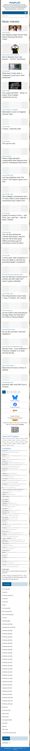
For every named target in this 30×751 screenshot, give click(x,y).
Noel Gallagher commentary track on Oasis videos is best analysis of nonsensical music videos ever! (15, 198)
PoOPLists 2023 (6, 697)
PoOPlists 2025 (6, 704)
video (11, 175)
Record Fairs (5, 710)
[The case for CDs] (15, 139)
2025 (3, 438)
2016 (19, 440)
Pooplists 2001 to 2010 (8, 627)
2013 (8, 442)
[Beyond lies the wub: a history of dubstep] (15, 363)
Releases (12, 329)
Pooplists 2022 (6, 694)
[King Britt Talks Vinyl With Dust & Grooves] (15, 380)
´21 (11, 452)
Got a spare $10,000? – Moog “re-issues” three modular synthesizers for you (14, 95)
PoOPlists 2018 (6, 681)
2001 (12, 445)
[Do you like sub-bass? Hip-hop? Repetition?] (15, 327)
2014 (3, 442)
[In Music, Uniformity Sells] (15, 124)
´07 (16, 450)
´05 (13, 450)
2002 (8, 445)
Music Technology (14, 54)
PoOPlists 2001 (6, 624)
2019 (5, 440)
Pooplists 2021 (6, 691)
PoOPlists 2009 (6, 653)
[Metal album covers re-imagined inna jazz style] (15, 107)
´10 (20, 450)
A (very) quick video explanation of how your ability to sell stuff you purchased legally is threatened (14, 260)
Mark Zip (21, 748)
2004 (23, 443)
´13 (24, 450)
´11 (21, 450)
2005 (19, 443)
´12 (23, 450)
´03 (10, 450)
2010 (21, 442)
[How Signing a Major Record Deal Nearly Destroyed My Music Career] (15, 30)
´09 (18, 450)
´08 (17, 450)
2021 (21, 438)
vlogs (3, 726)
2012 (12, 442)
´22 (13, 452)
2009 (26, 442)
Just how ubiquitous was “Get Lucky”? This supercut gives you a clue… (14, 179)
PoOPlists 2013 (6, 665)
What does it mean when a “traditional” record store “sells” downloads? (13, 75)
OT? (3, 617)
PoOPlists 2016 (6, 675)
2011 (17, 442)
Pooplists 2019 (6, 684)
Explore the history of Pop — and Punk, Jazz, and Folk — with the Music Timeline (14, 217)
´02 (8, 450)
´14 (26, 450)
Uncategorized (14, 109)
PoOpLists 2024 (6, 700)
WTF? (11, 310)
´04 (11, 450)
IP (2, 156)
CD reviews (5, 589)
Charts (4, 592)
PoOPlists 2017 (6, 678)
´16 (4, 452)
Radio (21, 346)
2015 (23, 440)
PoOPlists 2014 (6, 668)
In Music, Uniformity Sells (11, 129)
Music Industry (6, 32)
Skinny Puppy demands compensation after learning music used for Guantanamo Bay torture (14, 160)
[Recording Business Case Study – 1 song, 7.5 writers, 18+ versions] (15, 291)
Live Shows (5, 608)
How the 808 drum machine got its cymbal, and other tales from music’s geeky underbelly (14, 279)
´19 (8, 452)
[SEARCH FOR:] (15, 16)
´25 (17, 452)
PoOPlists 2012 (6, 662)
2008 (5, 443)
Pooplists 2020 (6, 688)
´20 (10, 452)
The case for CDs (8, 143)
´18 (7, 452)
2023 (12, 438)
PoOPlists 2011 (6, 659)
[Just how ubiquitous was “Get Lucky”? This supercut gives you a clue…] (15, 173)
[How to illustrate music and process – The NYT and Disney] (15, 52)
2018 (10, 440)
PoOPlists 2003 (6, 633)
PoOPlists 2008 (6, 649)
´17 (5, 452)
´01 (6, 455)
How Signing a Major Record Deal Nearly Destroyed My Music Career (14, 37)
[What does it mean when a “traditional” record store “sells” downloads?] (15, 69)
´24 (16, 452)
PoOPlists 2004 (6, 637)
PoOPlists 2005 (6, 640)
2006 (14, 443)
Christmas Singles (6, 595)
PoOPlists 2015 (6, 672)
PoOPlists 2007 (6, 646)
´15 (2, 452)
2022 (17, 438)
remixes (4, 716)
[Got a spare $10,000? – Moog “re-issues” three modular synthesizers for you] (15, 88)
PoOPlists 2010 (6, 656)
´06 (14, 450)
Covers (4, 598)
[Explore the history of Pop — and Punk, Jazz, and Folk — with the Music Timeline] (15, 211)
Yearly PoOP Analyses (7, 732)
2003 (3, 445)
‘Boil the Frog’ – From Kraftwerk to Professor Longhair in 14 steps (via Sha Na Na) (14, 351)
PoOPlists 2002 (6, 630)
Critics (4, 365)
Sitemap (15, 749)
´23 (14, 452)
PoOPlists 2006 (6, 643)
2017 (14, 440)
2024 (8, 438)
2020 (26, 438)
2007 (10, 443)
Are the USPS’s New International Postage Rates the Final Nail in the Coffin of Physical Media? (14, 315)
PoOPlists (4, 621)
